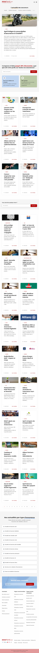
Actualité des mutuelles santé (11, 535)
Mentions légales (17, 640)
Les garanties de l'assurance (31, 617)
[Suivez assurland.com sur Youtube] (7, 642)
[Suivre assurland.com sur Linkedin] (5, 642)
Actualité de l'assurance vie (10, 558)
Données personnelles (25, 640)
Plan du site (25, 642)
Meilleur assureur (29, 606)
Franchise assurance (30, 614)
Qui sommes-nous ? (5, 594)
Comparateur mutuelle (18, 604)
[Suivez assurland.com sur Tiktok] (11, 642)
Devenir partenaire (5, 599)
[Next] (34, 506)
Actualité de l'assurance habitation (12, 531)
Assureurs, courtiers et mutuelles (24, 10)
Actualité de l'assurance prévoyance (12, 553)
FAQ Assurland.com (5, 613)
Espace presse (4, 608)
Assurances (4, 605)
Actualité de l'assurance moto (11, 540)
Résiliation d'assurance (30, 622)
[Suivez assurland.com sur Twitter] (4, 642)
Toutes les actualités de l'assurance (12, 571)
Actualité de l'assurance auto (11, 526)
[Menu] (36, 2)
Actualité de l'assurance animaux (11, 549)
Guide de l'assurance (13, 10)
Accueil (5, 10)
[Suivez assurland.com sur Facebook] (2, 642)
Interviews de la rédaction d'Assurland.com (13, 567)
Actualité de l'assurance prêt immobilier (13, 544)
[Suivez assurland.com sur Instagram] (9, 642)
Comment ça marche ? (6, 597)
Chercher (34, 205)
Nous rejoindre (4, 602)
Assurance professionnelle (31, 619)
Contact (3, 611)
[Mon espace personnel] (34, 2)
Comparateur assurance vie (19, 623)
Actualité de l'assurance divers (11, 562)
